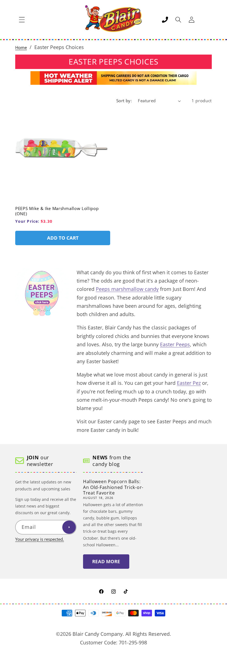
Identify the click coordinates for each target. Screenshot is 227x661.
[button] (22, 19)
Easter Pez (189, 383)
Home (21, 47)
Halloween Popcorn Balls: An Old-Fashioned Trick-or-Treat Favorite (113, 487)
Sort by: (124, 101)
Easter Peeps (175, 344)
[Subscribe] (69, 527)
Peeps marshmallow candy (127, 289)
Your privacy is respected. (39, 539)
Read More (106, 561)
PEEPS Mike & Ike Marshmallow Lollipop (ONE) (57, 211)
